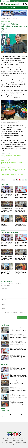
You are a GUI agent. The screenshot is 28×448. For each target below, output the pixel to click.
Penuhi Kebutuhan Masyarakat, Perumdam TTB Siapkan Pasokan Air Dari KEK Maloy (13, 170)
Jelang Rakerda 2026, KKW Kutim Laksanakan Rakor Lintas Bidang (12, 166)
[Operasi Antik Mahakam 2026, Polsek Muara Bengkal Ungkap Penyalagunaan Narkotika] (21, 218)
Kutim (3, 414)
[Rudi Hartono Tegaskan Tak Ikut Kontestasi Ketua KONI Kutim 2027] (21, 189)
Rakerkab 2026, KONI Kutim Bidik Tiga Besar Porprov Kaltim (12, 163)
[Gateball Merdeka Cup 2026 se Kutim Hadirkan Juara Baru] (7, 189)
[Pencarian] (26, 4)
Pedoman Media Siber (18, 440)
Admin (5, 31)
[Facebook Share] (14, 180)
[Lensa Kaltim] (11, 4)
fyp (21, 414)
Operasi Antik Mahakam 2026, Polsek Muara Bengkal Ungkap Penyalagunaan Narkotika (12, 173)
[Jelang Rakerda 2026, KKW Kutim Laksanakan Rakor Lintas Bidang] (21, 204)
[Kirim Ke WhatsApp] (26, 180)
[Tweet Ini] (17, 180)
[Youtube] (17, 434)
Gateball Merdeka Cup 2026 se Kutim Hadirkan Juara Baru (12, 156)
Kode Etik (9, 438)
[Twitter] (11, 434)
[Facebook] (8, 434)
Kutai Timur (4, 21)
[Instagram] (14, 434)
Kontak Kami (8, 440)
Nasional (9, 21)
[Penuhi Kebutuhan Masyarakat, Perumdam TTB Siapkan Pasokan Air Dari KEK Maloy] (7, 218)
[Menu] (2, 4)
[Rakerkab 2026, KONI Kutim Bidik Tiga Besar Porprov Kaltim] (7, 204)
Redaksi (15, 438)
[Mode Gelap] (23, 4)
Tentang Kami (22, 438)
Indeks (3, 438)
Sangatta (10, 414)
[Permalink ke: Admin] (2, 31)
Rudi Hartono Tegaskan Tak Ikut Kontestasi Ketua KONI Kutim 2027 (13, 159)
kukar (3, 417)
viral (17, 414)
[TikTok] (20, 434)
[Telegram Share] (23, 180)
